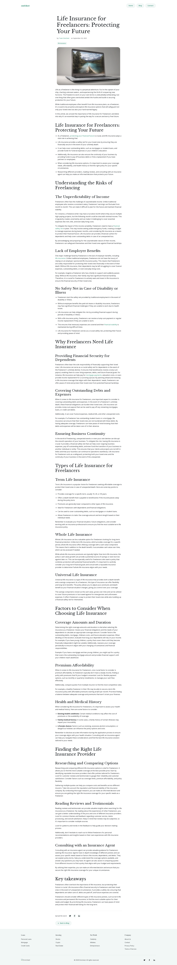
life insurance (62, 43)
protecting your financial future (82, 136)
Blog (140, 6)
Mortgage (24, 942)
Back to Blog (64, 923)
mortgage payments (94, 375)
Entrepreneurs (95, 946)
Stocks (58, 939)
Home (131, 6)
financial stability (110, 324)
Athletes (93, 942)
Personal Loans (26, 939)
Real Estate (59, 946)
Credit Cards (25, 946)
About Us (128, 939)
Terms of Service (130, 949)
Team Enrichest (64, 38)
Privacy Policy (129, 946)
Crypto (58, 942)
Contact (150, 6)
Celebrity (93, 939)
